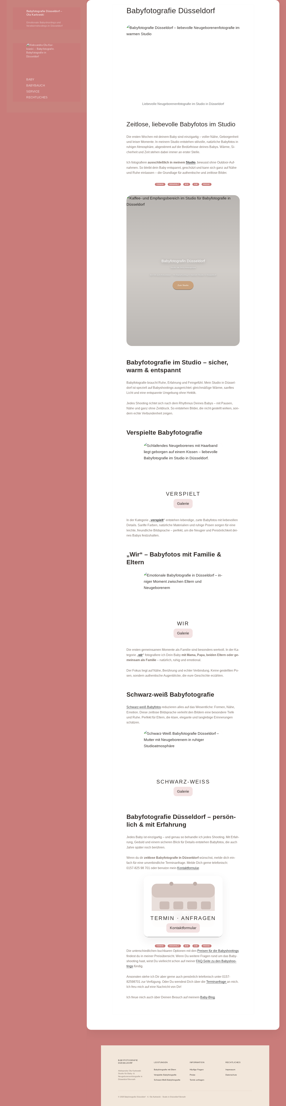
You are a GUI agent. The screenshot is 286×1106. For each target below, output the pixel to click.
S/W (196, 184)
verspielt (157, 520)
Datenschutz (231, 1075)
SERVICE (32, 91)
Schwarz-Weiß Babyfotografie (167, 1080)
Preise (206, 184)
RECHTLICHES (36, 97)
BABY (30, 79)
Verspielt (174, 184)
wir (140, 655)
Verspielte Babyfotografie (165, 1075)
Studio (191, 162)
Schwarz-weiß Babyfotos (143, 707)
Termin (160, 184)
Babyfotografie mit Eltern (165, 1070)
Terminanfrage (216, 981)
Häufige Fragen (197, 1070)
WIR (187, 184)
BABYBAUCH (35, 85)
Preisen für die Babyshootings (218, 950)
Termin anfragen (197, 1080)
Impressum (230, 1070)
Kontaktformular (188, 868)
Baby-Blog (207, 997)
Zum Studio (183, 285)
